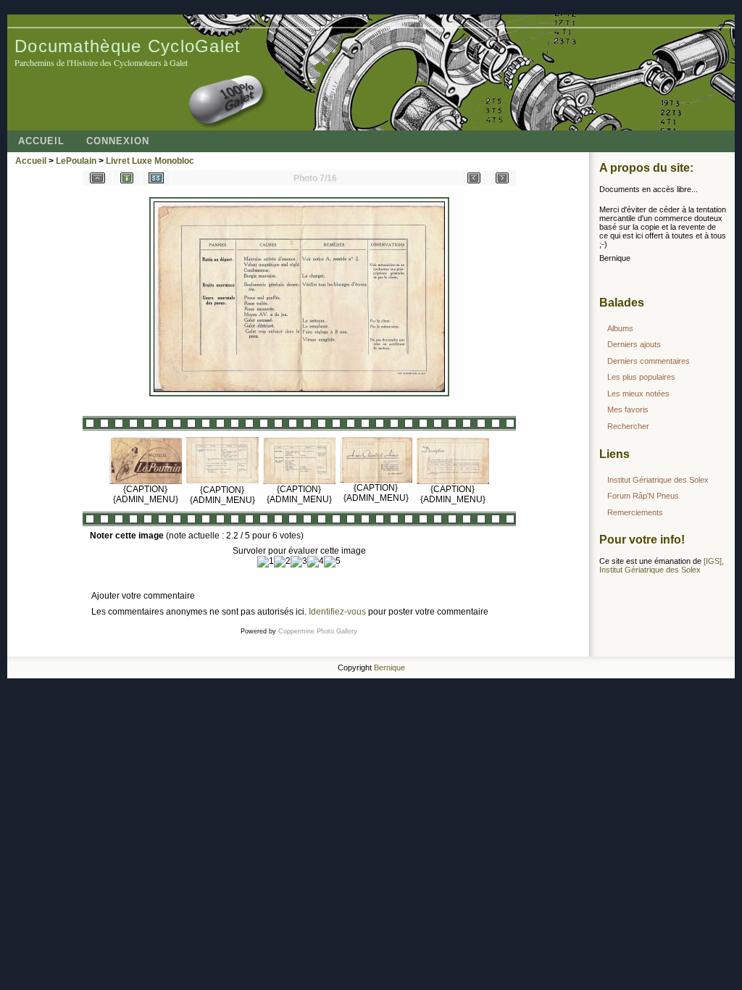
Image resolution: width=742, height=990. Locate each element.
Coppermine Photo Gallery (317, 631)
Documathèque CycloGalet (127, 46)
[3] (299, 561)
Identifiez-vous (337, 612)
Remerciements (635, 512)
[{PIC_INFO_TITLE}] (127, 178)
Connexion (117, 141)
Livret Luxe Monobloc (150, 161)
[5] (332, 561)
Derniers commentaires (648, 361)
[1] (265, 561)
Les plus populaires (641, 377)
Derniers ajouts (634, 344)
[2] (282, 561)
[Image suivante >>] (502, 178)
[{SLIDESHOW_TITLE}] (156, 178)
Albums (620, 328)
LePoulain (76, 161)
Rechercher (628, 426)
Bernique (389, 667)
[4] (315, 561)
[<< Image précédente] (474, 178)
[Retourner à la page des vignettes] (97, 178)
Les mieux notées (638, 393)
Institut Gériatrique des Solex (658, 479)
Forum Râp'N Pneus (643, 495)
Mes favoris (628, 409)
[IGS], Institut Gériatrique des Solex (661, 565)
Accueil (41, 141)
